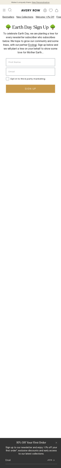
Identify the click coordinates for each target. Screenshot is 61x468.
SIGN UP (30, 89)
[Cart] (56, 10)
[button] (9, 10)
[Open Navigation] (4, 10)
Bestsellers (8, 17)
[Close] (56, 442)
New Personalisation (41, 2)
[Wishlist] (51, 10)
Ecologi (32, 44)
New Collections (24, 17)
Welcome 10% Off (45, 17)
